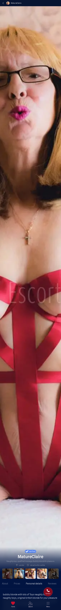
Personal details (34, 583)
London (21, 565)
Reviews (52, 583)
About (5, 583)
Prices (17, 583)
